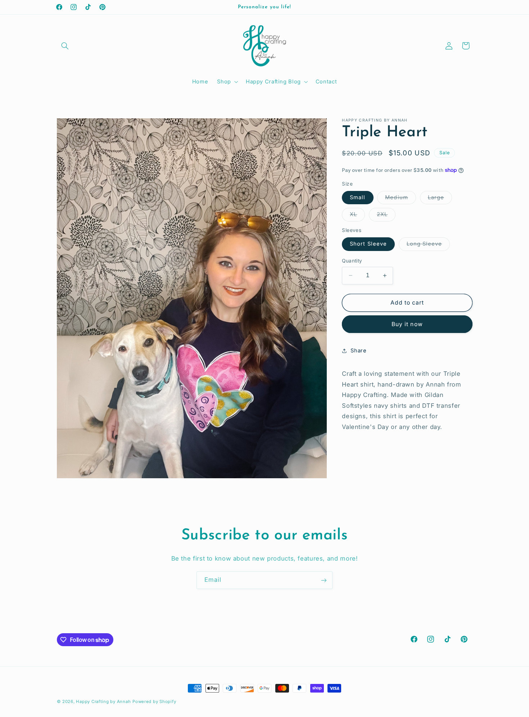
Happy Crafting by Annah (103, 701)
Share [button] (358, 350)
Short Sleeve (368, 244)
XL (357, 216)
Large (440, 199)
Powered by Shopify (154, 701)
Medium (400, 199)
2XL (386, 216)
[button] (65, 45)
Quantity (352, 261)
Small (357, 197)
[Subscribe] (324, 580)
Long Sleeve (428, 245)
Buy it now (407, 324)
